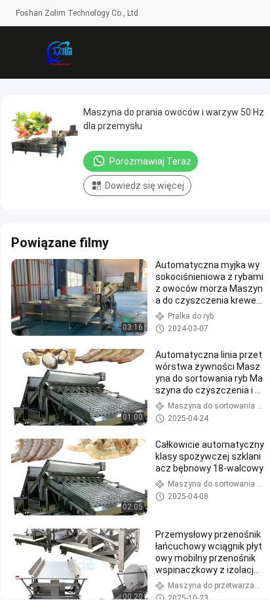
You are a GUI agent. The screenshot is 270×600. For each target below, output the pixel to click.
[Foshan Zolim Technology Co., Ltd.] (58, 52)
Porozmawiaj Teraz (150, 161)
